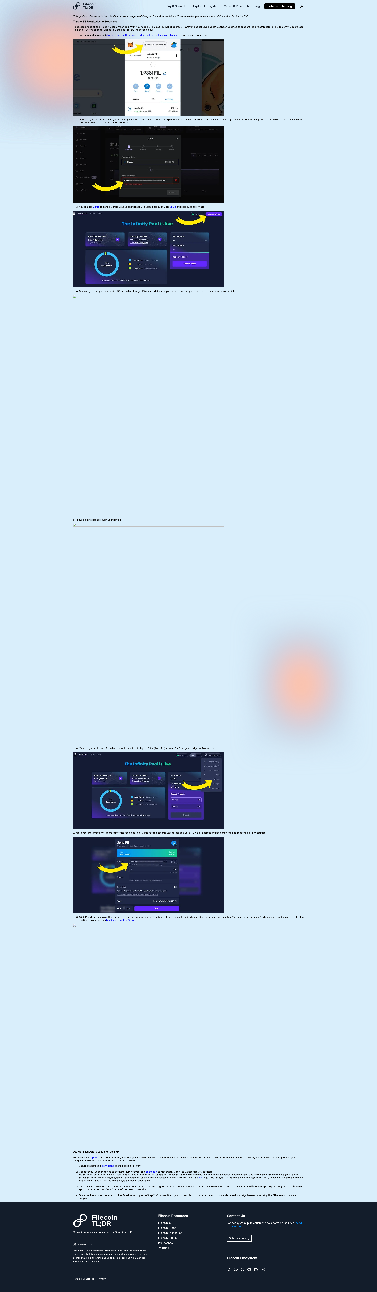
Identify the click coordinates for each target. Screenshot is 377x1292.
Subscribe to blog (239, 1238)
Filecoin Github (167, 1237)
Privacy (102, 1278)
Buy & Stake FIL (177, 6)
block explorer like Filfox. (120, 920)
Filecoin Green (167, 1227)
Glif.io (96, 206)
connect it (151, 1171)
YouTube (163, 1247)
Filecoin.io (164, 1222)
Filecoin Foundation (170, 1232)
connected (108, 1165)
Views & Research (236, 6)
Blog (257, 6)
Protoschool (165, 1242)
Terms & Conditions (83, 1278)
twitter (302, 6)
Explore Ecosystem (206, 6)
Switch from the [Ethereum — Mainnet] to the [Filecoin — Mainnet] (143, 35)
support (94, 1157)
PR (200, 1177)
